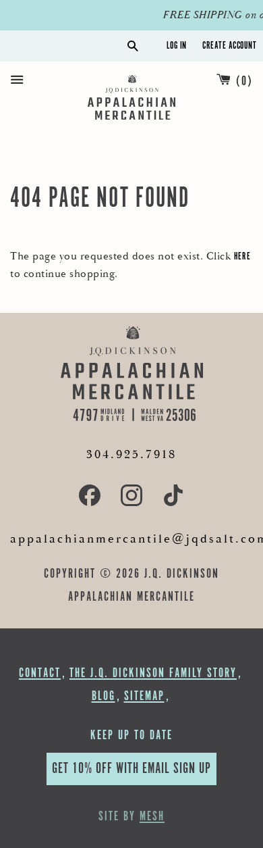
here (242, 256)
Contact (40, 673)
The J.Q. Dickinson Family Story (153, 673)
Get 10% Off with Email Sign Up (131, 768)
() (244, 81)
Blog (103, 696)
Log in (177, 45)
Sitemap (144, 696)
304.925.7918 (131, 454)
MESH (152, 816)
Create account (229, 45)
